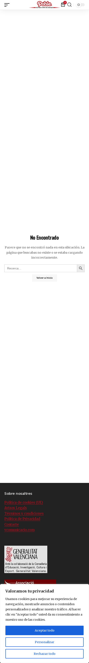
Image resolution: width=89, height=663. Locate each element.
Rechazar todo (45, 654)
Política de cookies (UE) (23, 502)
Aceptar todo (44, 630)
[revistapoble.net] (45, 4)
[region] (44, 623)
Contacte (11, 524)
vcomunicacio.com (19, 530)
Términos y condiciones (24, 513)
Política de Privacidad (22, 519)
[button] (86, 4)
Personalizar (44, 642)
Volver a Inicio (45, 278)
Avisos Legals (15, 508)
